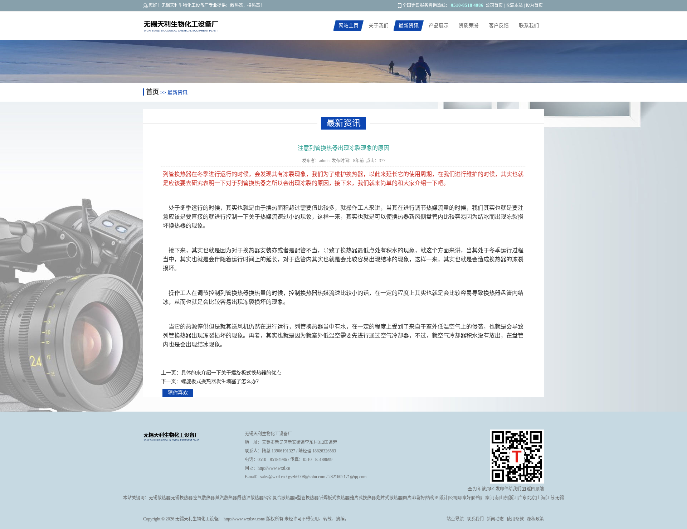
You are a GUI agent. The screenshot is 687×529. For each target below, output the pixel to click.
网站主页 (348, 25)
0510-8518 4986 (467, 5)
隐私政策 (535, 518)
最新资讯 (409, 25)
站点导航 (455, 518)
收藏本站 (514, 5)
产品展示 (439, 25)
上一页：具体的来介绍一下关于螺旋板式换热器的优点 (221, 372)
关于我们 (379, 25)
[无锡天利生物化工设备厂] (196, 27)
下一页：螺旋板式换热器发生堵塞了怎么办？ (211, 381)
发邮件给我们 (508, 488)
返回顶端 (535, 488)
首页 (152, 92)
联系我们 (529, 25)
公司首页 (494, 5)
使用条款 (515, 518)
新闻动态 (495, 518)
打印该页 (481, 488)
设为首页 (534, 5)
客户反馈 (499, 25)
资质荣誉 (469, 25)
